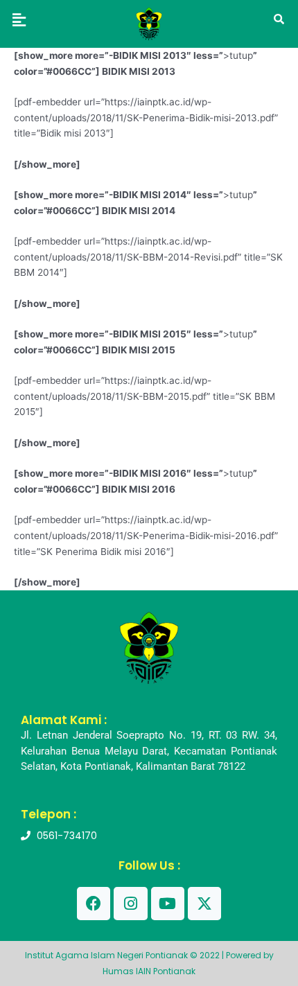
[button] (18, 20)
